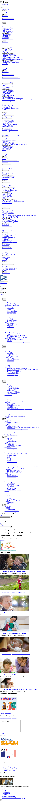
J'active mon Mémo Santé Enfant (5, 713)
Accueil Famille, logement (6, 34)
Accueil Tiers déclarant (6, 171)
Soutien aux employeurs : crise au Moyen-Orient (10, 130)
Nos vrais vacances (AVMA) (7, 240)
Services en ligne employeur (7, 117)
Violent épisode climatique (6, 106)
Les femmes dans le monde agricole (8, 187)
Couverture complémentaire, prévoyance (9, 140)
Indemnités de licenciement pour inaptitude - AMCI (10, 135)
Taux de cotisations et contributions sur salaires (14, 397)
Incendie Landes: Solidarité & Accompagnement (10, 105)
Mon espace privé (5, 162)
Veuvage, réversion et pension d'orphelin (9, 45)
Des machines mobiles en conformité (8, 95)
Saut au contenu (5, 4)
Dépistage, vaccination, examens (7, 28)
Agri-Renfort (9, 457)
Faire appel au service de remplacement (8, 100)
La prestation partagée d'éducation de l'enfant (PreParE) (14, 571)
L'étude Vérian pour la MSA (7, 189)
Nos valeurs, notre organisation (7, 195)
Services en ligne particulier (6, 20)
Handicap (4, 56)
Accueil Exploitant (5, 72)
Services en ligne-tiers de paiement (8, 177)
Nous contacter (4, 109)
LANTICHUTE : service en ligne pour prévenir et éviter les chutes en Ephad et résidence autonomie (18, 166)
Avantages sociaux (5, 141)
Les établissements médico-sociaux (8, 202)
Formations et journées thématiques (8, 91)
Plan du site (4, 791)
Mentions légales (5, 789)
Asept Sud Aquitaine (5, 205)
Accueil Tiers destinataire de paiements (8, 176)
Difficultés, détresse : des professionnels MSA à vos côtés (11, 57)
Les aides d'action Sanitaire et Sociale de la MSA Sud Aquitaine (12, 59)
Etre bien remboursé (5, 24)
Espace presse (5, 255)
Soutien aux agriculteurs (6, 96)
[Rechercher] (13, 513)
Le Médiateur (4, 794)
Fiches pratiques (5, 63)
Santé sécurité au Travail (6, 89)
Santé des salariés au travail (6, 138)
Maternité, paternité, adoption (7, 29)
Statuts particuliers (5, 64)
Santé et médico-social (6, 236)
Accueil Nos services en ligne (7, 248)
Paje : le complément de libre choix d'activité (11, 674)
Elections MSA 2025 (8, 439)
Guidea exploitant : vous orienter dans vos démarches (11, 108)
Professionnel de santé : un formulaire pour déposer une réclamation (13, 168)
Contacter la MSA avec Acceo (11, 477)
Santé (5, 306)
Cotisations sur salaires (6, 128)
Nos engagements (5, 198)
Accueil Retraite (5, 42)
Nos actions (5, 232)
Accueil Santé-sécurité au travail (7, 146)
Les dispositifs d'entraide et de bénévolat (8, 125)
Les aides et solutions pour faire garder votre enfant (12, 612)
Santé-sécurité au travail (6, 145)
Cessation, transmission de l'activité (8, 82)
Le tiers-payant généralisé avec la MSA (13, 426)
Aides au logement (5, 38)
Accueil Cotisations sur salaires (7, 129)
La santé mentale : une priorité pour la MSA (9, 242)
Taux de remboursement (6, 25)
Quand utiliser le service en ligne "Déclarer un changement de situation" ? (14, 65)
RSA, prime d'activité (6, 48)
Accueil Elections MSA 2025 (7, 183)
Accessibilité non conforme (6, 793)
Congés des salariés (5, 139)
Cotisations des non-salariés (7, 83)
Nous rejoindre (5, 243)
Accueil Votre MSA (5, 181)
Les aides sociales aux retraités (7, 47)
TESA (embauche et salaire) (7, 122)
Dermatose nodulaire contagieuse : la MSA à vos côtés (11, 103)
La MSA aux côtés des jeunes (7, 235)
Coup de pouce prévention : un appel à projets (9, 222)
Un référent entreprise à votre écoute (8, 143)
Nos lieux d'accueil (5, 225)
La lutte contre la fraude (6, 238)
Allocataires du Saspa (5, 46)
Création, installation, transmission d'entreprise (10, 77)
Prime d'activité (4, 51)
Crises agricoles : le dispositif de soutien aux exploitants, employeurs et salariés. (15, 144)
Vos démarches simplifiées (6, 241)
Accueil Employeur (5, 113)
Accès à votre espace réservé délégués (8, 269)
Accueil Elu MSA (5, 262)
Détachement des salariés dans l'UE (8, 142)
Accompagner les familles (6, 35)
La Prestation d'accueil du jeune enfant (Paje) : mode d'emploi (15, 633)
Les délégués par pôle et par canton (8, 267)
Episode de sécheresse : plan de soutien (8, 102)
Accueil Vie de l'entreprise (6, 137)
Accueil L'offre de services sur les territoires (9, 200)
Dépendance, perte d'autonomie (7, 58)
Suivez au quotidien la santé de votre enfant (9, 695)
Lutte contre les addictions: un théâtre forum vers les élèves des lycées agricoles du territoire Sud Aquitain (19, 215)
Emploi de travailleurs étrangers (7, 126)
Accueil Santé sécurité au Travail (7, 90)
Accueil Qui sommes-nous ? (7, 193)
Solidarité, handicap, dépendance (8, 53)
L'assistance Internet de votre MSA (12, 476)
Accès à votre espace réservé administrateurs (9, 268)
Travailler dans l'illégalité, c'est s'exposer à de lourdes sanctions (12, 127)
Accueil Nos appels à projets (7, 219)
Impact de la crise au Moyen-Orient (8, 104)
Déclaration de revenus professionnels (8, 86)
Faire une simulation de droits (11, 304)
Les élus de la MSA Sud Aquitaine (8, 264)
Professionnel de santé (8, 425)
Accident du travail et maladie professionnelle (9, 124)
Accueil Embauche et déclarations (7, 119)
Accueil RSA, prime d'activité (7, 49)
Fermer (5, 419)
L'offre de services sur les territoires (8, 199)
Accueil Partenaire (5, 158)
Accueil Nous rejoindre (6, 244)
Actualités (4, 17)
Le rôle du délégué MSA (6, 184)
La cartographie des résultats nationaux (8, 185)
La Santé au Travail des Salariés (7, 32)
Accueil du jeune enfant (6, 36)
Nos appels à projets (6, 218)
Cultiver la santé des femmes (7, 211)
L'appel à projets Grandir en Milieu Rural (9, 220)
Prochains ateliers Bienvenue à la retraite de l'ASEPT (11, 217)
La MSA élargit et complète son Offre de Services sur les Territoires (13, 201)
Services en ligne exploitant (6, 76)
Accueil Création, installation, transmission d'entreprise (11, 78)
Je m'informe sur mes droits (6, 67)
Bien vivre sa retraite (5, 44)
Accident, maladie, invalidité (7, 30)
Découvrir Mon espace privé (11, 495)
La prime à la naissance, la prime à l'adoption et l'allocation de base (16, 654)
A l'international (5, 239)
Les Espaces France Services (7, 226)
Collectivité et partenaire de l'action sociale (9, 160)
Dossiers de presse (5, 258)
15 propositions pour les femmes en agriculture (10, 190)
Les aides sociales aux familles (11, 321)
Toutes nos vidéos (3, 733)
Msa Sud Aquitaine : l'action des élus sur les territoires (11, 216)
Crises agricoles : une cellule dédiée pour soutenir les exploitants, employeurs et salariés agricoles (18, 99)
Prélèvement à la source (6, 123)
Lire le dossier (2, 540)
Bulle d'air (4, 204)
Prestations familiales (5, 37)
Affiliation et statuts (10, 353)
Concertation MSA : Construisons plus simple (9, 234)
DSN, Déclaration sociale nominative (8, 121)
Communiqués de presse (6, 257)
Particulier (4, 519)
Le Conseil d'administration (6, 266)
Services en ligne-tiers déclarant (7, 173)
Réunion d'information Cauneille (7, 210)
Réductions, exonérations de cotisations (13, 398)
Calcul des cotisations (5, 85)
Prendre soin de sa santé (6, 26)
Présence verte (4, 206)
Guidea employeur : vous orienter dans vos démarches (13, 415)
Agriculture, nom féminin (6, 191)
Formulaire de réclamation (6, 167)
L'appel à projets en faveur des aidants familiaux (10, 221)
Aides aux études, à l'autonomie (7, 39)
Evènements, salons (6, 208)
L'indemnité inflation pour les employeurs (9, 131)
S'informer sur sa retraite (10, 323)
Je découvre (2, 712)
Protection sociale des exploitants (7, 80)
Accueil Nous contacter (6, 224)
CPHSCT (4, 94)
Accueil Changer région (6, 273)
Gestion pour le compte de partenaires (8, 237)
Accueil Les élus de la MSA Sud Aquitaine (9, 265)
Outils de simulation (5, 250)
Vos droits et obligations (6, 88)
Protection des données (6, 792)
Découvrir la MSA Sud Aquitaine (7, 194)
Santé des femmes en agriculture (7, 212)
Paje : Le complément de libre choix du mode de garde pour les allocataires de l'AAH (19, 689)
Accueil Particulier (5, 16)
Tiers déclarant (5, 170)
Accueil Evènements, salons (7, 209)
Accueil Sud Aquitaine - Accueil (7, 11)
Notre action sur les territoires (7, 196)
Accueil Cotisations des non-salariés (8, 84)
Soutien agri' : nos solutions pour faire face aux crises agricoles (12, 98)
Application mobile (5, 251)
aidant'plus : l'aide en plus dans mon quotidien (9, 66)
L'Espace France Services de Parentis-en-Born (9, 231)
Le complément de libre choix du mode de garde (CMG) (13, 592)
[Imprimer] (1, 524)
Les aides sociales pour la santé (7, 31)
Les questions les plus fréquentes (7, 228)
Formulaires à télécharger (6, 253)
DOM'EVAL (4, 207)
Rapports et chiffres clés (6, 197)
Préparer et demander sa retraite (12, 324)
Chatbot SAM (4, 252)
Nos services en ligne (6, 247)
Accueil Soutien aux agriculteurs (7, 97)
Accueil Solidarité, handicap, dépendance (9, 54)
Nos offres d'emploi (5, 245)
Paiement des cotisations (6, 87)
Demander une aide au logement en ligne (8, 718)
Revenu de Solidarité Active (7, 50)
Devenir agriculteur (10, 352)
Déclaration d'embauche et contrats (8, 120)
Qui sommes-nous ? (6, 192)
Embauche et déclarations (7, 118)
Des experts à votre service (6, 92)
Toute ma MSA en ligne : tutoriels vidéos (9, 254)
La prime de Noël (5, 52)
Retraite (6, 322)
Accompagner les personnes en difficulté (9, 55)
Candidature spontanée (6, 246)
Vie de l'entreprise (5, 136)
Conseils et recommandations (7, 27)
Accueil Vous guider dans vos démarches (9, 61)
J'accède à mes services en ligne (8, 115)
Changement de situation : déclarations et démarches (10, 62)
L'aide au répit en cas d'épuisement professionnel (10, 101)
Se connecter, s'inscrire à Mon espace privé (13, 494)
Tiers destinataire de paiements (7, 175)
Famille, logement (5, 33)
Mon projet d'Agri (5, 81)
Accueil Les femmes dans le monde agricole (9, 188)
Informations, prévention (6, 93)
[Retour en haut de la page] (1, 800)
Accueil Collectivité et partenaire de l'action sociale (10, 161)
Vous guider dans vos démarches (8, 60)
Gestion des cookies (5, 790)
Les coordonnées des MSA (6, 229)
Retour (5, 10)
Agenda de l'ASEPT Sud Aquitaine (8, 213)
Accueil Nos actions (5, 233)
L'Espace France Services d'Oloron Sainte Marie (10, 230)
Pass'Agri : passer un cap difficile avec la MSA (12, 305)
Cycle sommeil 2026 (5, 214)
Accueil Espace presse (6, 256)
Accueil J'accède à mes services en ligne (8, 19)
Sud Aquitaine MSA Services (7, 203)
